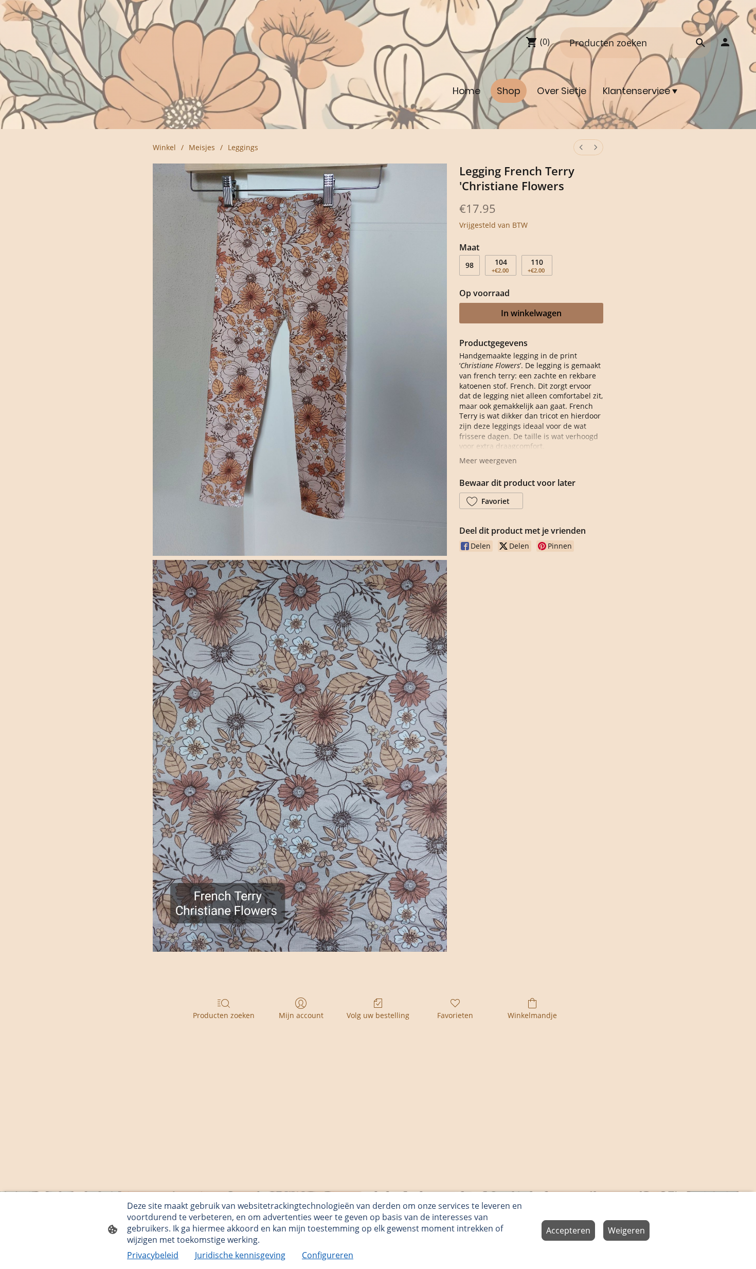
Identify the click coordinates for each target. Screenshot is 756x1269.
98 (469, 265)
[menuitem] (581, 147)
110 (536, 266)
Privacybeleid (152, 1255)
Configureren (327, 1255)
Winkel (164, 147)
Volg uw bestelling (378, 1015)
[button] (491, 501)
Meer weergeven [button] (488, 460)
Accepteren (568, 1230)
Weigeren (626, 1230)
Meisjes (202, 147)
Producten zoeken (224, 1015)
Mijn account (301, 1015)
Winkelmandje (532, 1015)
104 (500, 266)
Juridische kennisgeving (240, 1255)
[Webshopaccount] (725, 42)
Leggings (243, 147)
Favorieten (455, 1015)
